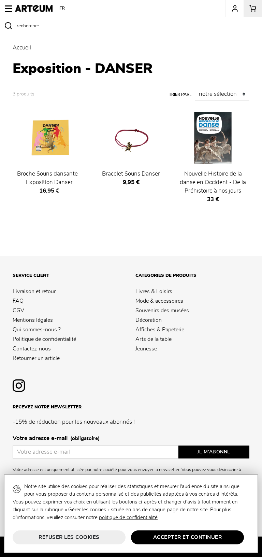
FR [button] (62, 8)
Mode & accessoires (159, 301)
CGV (18, 310)
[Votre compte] (234, 8)
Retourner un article (36, 358)
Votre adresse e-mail (56, 438)
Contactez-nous (32, 348)
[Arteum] (34, 7)
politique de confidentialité (128, 517)
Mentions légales (33, 320)
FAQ (18, 301)
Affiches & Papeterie (159, 329)
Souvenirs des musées (162, 310)
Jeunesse (146, 348)
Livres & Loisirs (153, 291)
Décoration (148, 320)
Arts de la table (153, 339)
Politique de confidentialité (44, 339)
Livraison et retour (34, 291)
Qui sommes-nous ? (37, 329)
